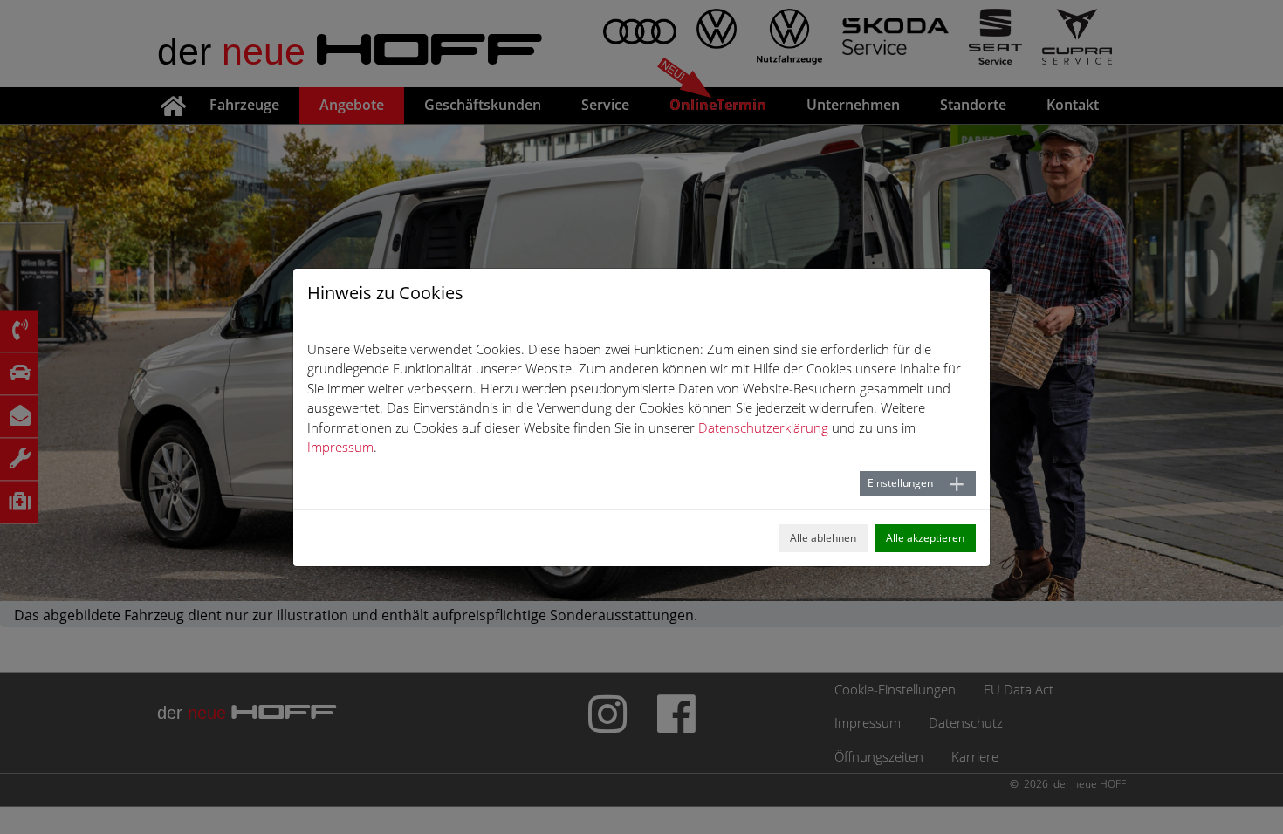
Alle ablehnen (823, 537)
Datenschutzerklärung (763, 427)
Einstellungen (900, 482)
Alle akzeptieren (925, 537)
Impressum (340, 446)
